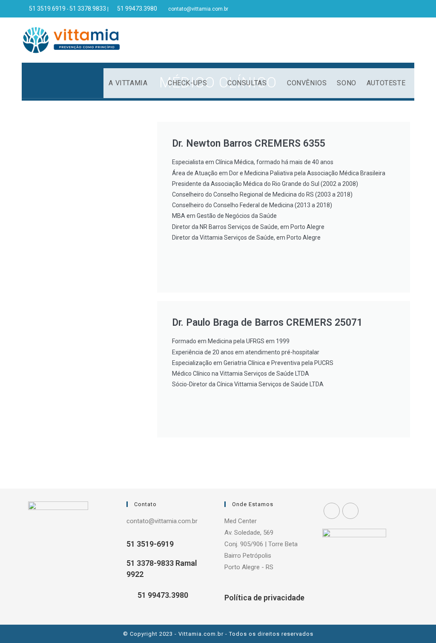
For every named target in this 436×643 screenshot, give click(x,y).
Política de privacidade (264, 597)
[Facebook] (332, 511)
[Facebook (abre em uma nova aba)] (402, 9)
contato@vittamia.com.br (198, 9)
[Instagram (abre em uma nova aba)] (410, 9)
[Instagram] (350, 511)
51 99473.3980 (162, 595)
